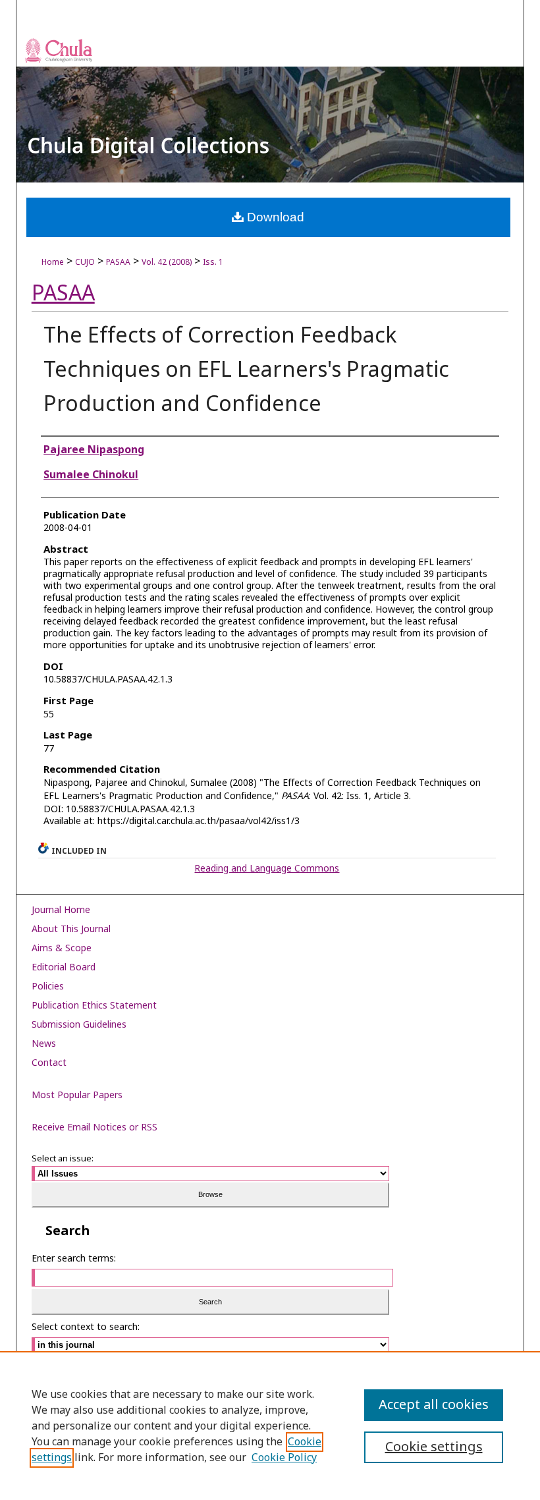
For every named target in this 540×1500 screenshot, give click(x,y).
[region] (270, 1425)
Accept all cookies (434, 1405)
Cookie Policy (284, 1458)
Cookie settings (434, 1447)
